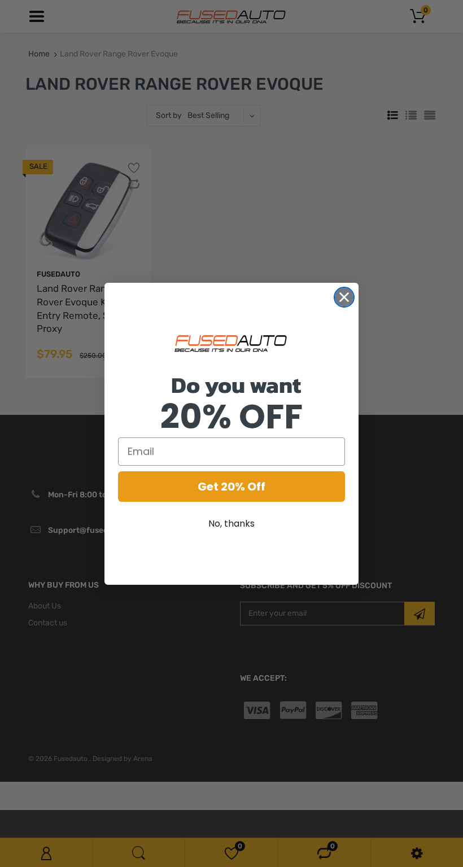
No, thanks (231, 523)
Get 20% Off (231, 486)
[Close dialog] (344, 297)
